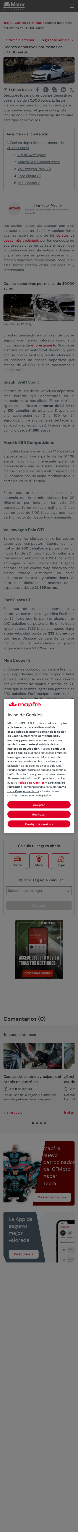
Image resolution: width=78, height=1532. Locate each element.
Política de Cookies (31, 782)
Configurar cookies (39, 824)
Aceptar (39, 805)
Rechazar (39, 814)
